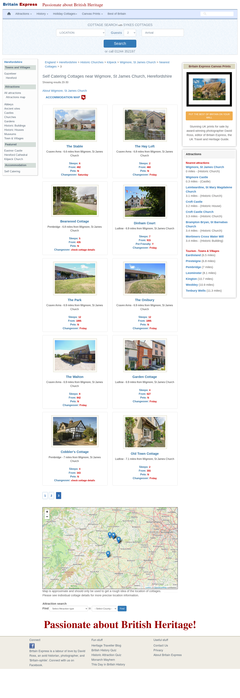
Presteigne (193, 261)
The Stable (74, 146)
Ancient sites (12, 108)
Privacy (158, 650)
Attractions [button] (22, 13)
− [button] (47, 517)
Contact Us (160, 645)
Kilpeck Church (13, 159)
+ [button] (47, 512)
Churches (10, 117)
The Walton (74, 377)
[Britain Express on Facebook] (32, 645)
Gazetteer (10, 73)
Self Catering (12, 171)
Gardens (9, 121)
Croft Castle (194, 201)
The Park (74, 300)
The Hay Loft (145, 146)
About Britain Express (167, 655)
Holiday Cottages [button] (64, 13)
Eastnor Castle (13, 150)
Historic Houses (14, 129)
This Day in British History (108, 664)
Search (120, 44)
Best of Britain (117, 13)
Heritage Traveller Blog (106, 645)
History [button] (42, 13)
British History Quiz (103, 650)
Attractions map (15, 97)
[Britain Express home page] (20, 4)
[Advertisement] (20, 228)
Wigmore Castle (197, 177)
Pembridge (193, 267)
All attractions (12, 92)
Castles (9, 112)
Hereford (11, 77)
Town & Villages (14, 138)
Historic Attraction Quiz (106, 655)
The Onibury (144, 300)
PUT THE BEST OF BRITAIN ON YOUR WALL (209, 116)
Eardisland (193, 255)
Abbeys (8, 104)
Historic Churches (92, 62)
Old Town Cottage (145, 453)
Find (45, 608)
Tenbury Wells (196, 290)
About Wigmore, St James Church (64, 90)
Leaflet (148, 587)
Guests (117, 32)
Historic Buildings (15, 125)
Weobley (192, 284)
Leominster (194, 273)
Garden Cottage (144, 377)
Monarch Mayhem (103, 659)
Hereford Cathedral (15, 154)
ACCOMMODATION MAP (63, 97)
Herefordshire (68, 62)
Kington (191, 279)
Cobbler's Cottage (75, 452)
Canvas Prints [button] (91, 13)
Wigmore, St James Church (138, 62)
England (50, 62)
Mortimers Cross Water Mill (205, 236)
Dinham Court (144, 223)
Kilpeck (111, 62)
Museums (10, 134)
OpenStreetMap (160, 587)
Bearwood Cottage (74, 221)
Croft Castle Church (200, 211)
